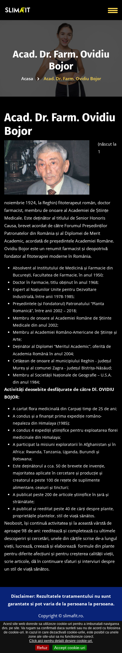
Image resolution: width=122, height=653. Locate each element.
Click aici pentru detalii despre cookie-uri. (61, 641)
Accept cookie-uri (69, 647)
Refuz (42, 647)
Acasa (27, 78)
